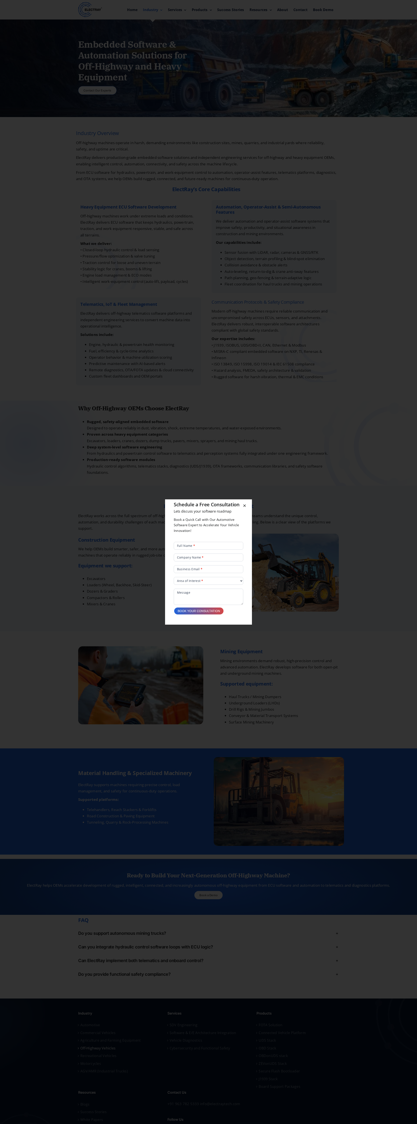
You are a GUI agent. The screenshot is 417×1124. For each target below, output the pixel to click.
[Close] (245, 506)
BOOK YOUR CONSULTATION (199, 611)
